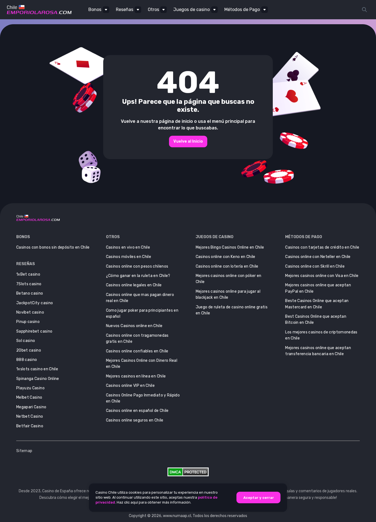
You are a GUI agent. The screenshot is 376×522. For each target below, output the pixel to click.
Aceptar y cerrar (258, 497)
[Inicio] (39, 9)
